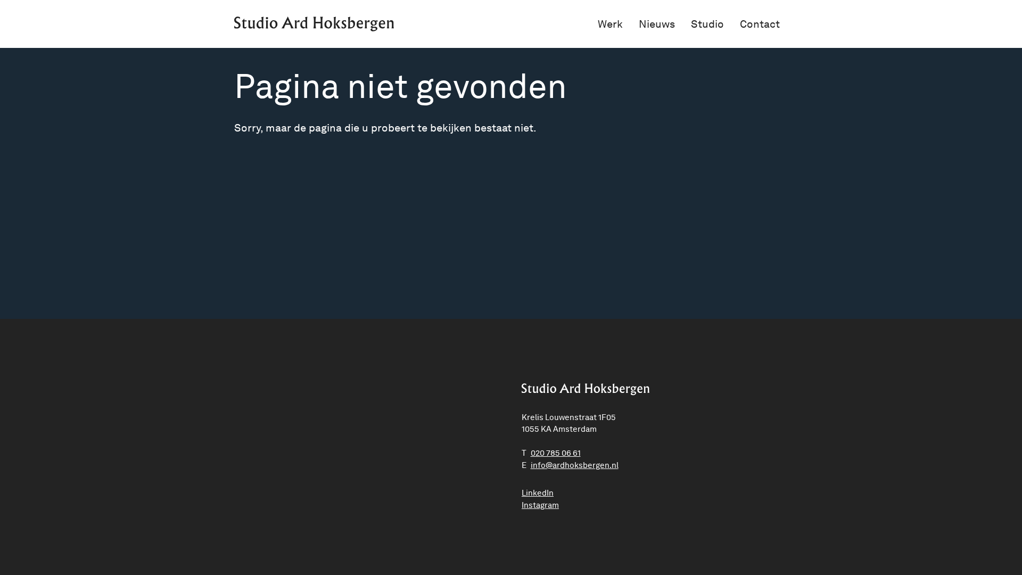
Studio (707, 24)
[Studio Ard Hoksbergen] (314, 24)
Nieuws (657, 24)
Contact (760, 24)
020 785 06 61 (556, 453)
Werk (610, 24)
